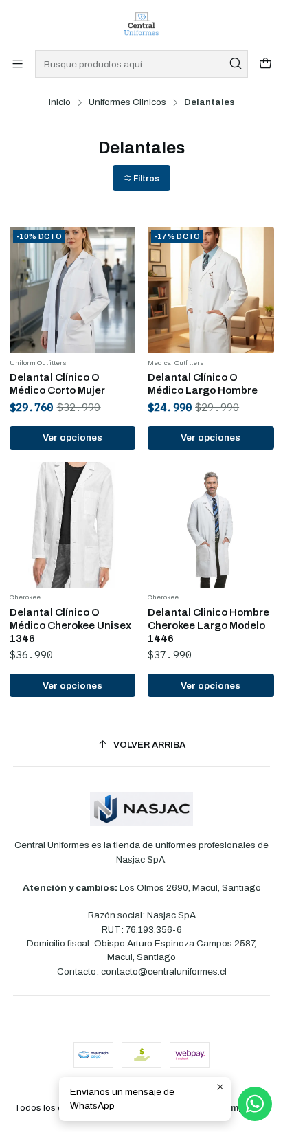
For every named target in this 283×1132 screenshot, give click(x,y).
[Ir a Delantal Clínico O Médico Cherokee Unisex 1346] (73, 525)
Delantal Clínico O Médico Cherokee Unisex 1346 (70, 625)
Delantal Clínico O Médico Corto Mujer (57, 384)
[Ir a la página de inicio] (141, 24)
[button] (141, 178)
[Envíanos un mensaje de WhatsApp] (255, 1104)
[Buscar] (236, 64)
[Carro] (265, 64)
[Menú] (17, 64)
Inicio (60, 102)
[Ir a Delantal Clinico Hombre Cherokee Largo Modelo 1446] (211, 525)
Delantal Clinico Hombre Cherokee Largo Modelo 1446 (208, 625)
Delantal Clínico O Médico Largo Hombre (203, 384)
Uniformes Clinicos (127, 102)
